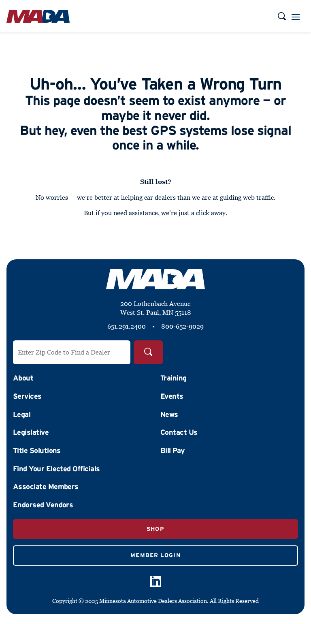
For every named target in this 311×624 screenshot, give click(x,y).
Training (173, 378)
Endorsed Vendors (43, 505)
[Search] (148, 352)
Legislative (31, 432)
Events (171, 396)
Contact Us (179, 432)
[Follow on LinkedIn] (155, 581)
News (169, 414)
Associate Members (46, 487)
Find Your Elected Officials (56, 469)
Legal (21, 414)
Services (27, 396)
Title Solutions (37, 451)
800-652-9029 (182, 326)
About (23, 378)
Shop (155, 529)
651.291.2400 (126, 326)
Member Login (155, 555)
